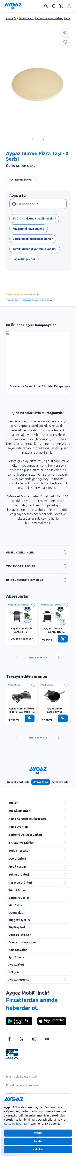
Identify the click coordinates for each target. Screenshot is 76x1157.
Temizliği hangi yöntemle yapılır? (35, 248)
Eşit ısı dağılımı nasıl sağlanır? (33, 238)
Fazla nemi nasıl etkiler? (28, 228)
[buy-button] (63, 638)
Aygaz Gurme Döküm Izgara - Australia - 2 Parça (21, 710)
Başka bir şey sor (24, 259)
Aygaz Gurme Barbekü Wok (55, 710)
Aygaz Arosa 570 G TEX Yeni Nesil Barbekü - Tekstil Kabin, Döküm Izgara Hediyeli (54, 630)
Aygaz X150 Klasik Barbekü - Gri (21, 630)
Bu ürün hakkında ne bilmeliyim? (34, 218)
